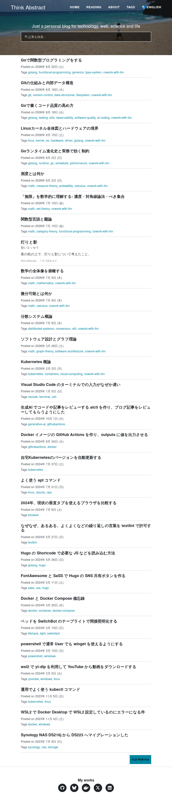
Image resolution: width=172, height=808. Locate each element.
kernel (40, 140)
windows (50, 656)
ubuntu (40, 492)
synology (34, 747)
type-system (93, 72)
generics (78, 72)
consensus (63, 328)
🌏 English (151, 7)
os (47, 140)
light (43, 633)
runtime (44, 163)
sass (31, 587)
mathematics (45, 283)
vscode (33, 396)
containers (52, 374)
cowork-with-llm (113, 72)
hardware (57, 140)
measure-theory (46, 185)
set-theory (43, 208)
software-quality (85, 117)
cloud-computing (71, 374)
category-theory (46, 231)
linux (31, 140)
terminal (44, 396)
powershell (35, 656)
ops (49, 492)
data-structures (64, 95)
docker (52, 446)
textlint (32, 542)
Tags (130, 7)
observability (64, 117)
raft (74, 328)
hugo (42, 565)
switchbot (53, 633)
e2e (51, 117)
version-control (43, 95)
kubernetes (35, 374)
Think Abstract (28, 7)
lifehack (33, 633)
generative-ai (37, 424)
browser (33, 515)
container (45, 610)
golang (32, 72)
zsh (54, 396)
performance (78, 163)
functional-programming (55, 72)
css (38, 587)
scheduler (61, 163)
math (31, 185)
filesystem (83, 95)
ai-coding (103, 117)
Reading (93, 7)
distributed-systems (41, 328)
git (29, 95)
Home (75, 7)
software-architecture (69, 351)
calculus (79, 185)
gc (52, 163)
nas (43, 747)
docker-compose (64, 610)
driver (68, 140)
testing (43, 117)
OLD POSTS (139, 759)
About (114, 7)
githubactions (56, 424)
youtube (33, 678)
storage (53, 747)
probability (66, 185)
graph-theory (44, 351)
